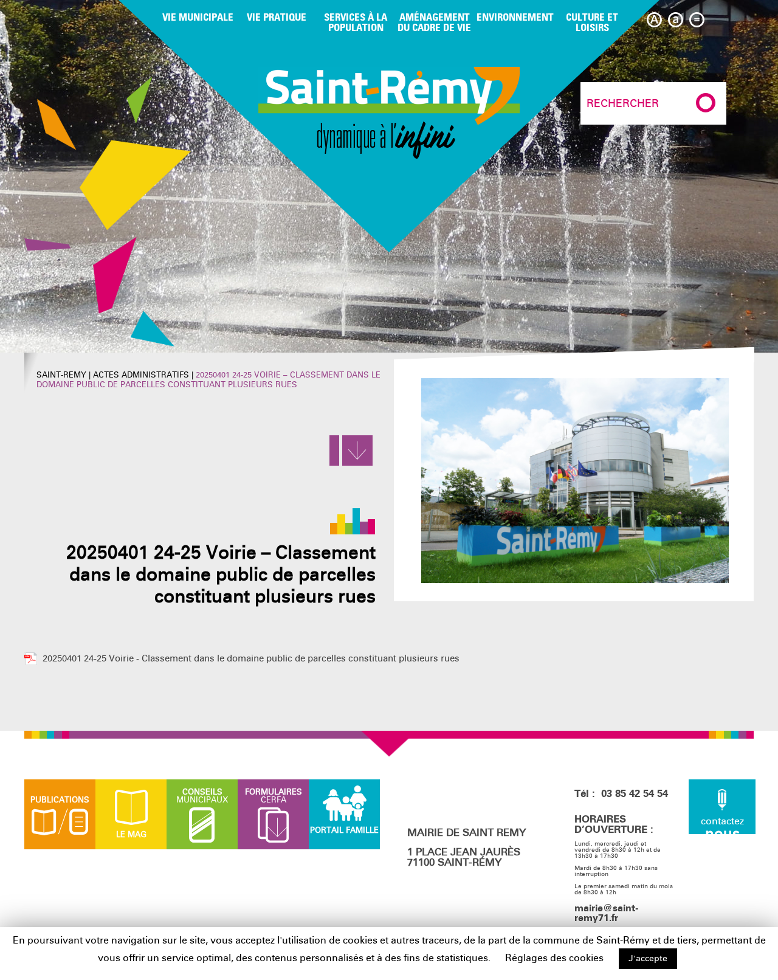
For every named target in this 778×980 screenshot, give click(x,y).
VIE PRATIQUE (276, 17)
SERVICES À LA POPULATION (355, 22)
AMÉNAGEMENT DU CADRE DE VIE (434, 22)
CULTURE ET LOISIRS (592, 22)
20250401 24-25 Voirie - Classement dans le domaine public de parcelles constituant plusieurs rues (251, 658)
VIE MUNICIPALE (197, 17)
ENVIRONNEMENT (515, 17)
